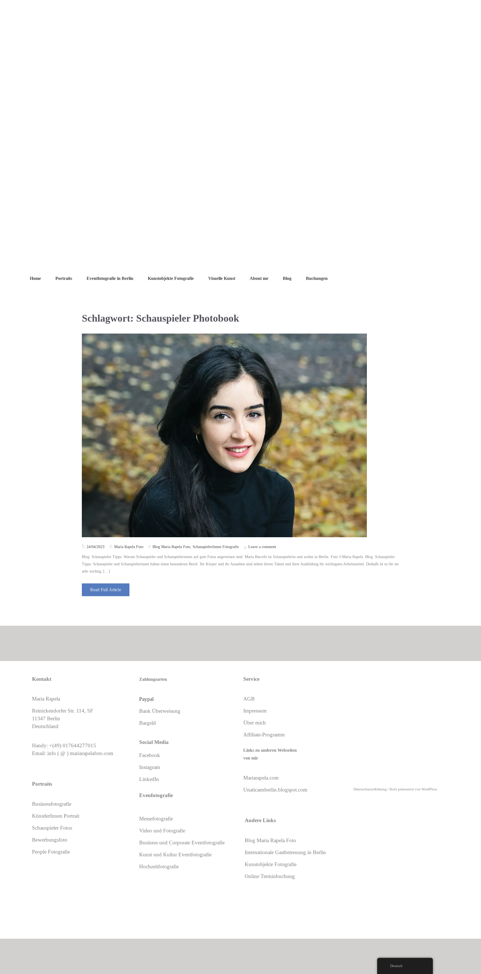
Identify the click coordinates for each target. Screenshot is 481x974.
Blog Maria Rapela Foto (171, 547)
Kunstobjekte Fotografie (171, 278)
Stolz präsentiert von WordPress (413, 789)
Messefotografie (156, 819)
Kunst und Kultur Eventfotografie (175, 854)
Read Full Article (105, 589)
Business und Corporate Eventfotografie (182, 842)
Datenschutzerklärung (370, 789)
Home (35, 278)
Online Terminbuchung (270, 876)
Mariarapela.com (261, 778)
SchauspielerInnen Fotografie (216, 547)
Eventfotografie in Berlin (110, 278)
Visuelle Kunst (221, 278)
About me (259, 278)
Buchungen (317, 278)
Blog (287, 278)
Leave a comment (262, 547)
